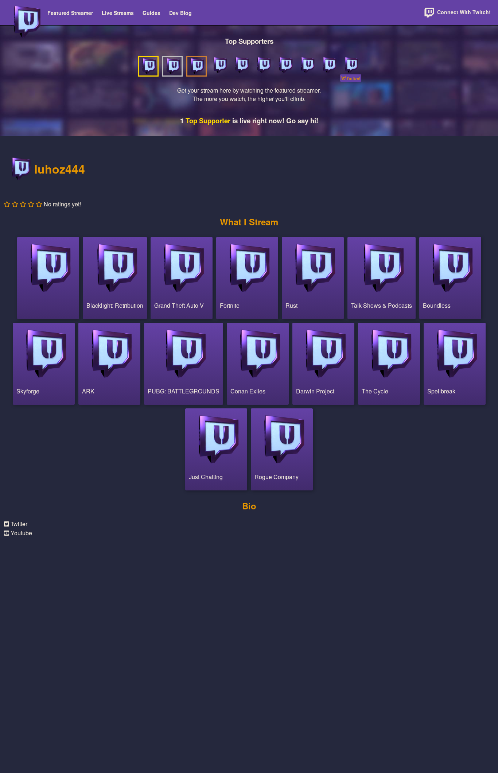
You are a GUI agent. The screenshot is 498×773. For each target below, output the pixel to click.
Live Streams (118, 12)
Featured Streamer (70, 12)
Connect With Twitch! (463, 12)
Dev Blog (180, 12)
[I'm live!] (351, 65)
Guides (151, 12)
